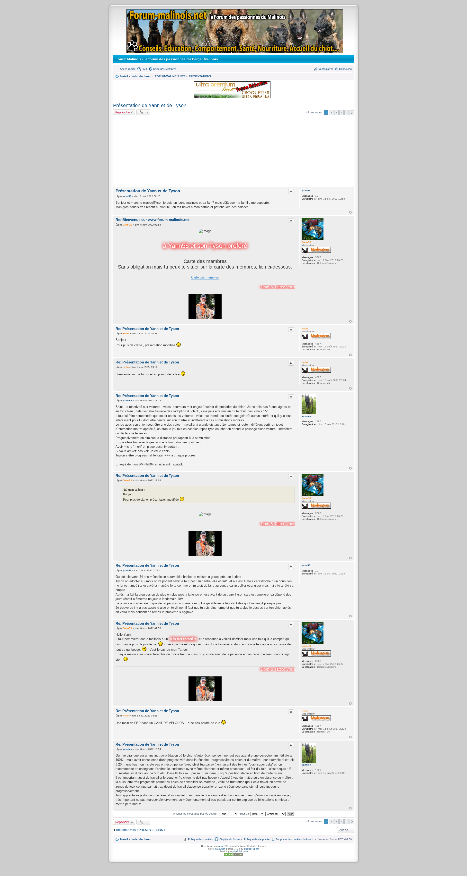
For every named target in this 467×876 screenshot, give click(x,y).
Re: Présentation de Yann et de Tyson (147, 329)
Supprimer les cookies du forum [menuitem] (294, 839)
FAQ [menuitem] (144, 68)
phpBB (222, 846)
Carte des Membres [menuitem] (165, 68)
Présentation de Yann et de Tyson (149, 105)
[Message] (117, 196)
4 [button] (341, 112)
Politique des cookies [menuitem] (200, 839)
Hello (305, 328)
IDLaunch (220, 848)
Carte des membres (205, 277)
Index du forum (141, 839)
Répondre (122, 112)
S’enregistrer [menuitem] (325, 68)
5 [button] (346, 112)
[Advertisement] (233, 152)
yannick (306, 416)
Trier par (245, 813)
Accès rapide (127, 68)
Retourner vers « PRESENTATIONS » (140, 830)
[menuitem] (256, 839)
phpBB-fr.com (240, 851)
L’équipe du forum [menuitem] (229, 839)
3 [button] (336, 112)
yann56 (306, 190)
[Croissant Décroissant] (275, 813)
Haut (350, 212)
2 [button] (331, 112)
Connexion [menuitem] (345, 68)
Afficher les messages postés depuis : (196, 813)
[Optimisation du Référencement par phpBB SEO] (233, 855)
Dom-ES (306, 242)
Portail (124, 76)
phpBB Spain (251, 848)
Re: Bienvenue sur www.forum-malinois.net (152, 220)
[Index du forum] (235, 51)
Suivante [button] (352, 112)
